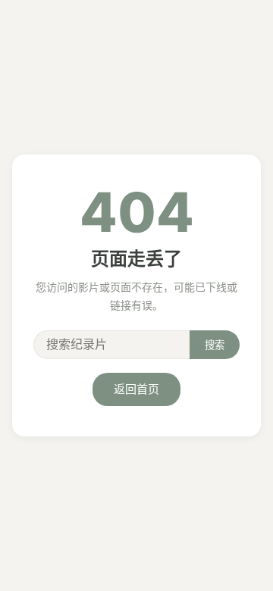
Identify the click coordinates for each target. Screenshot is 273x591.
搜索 (214, 345)
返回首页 (136, 389)
